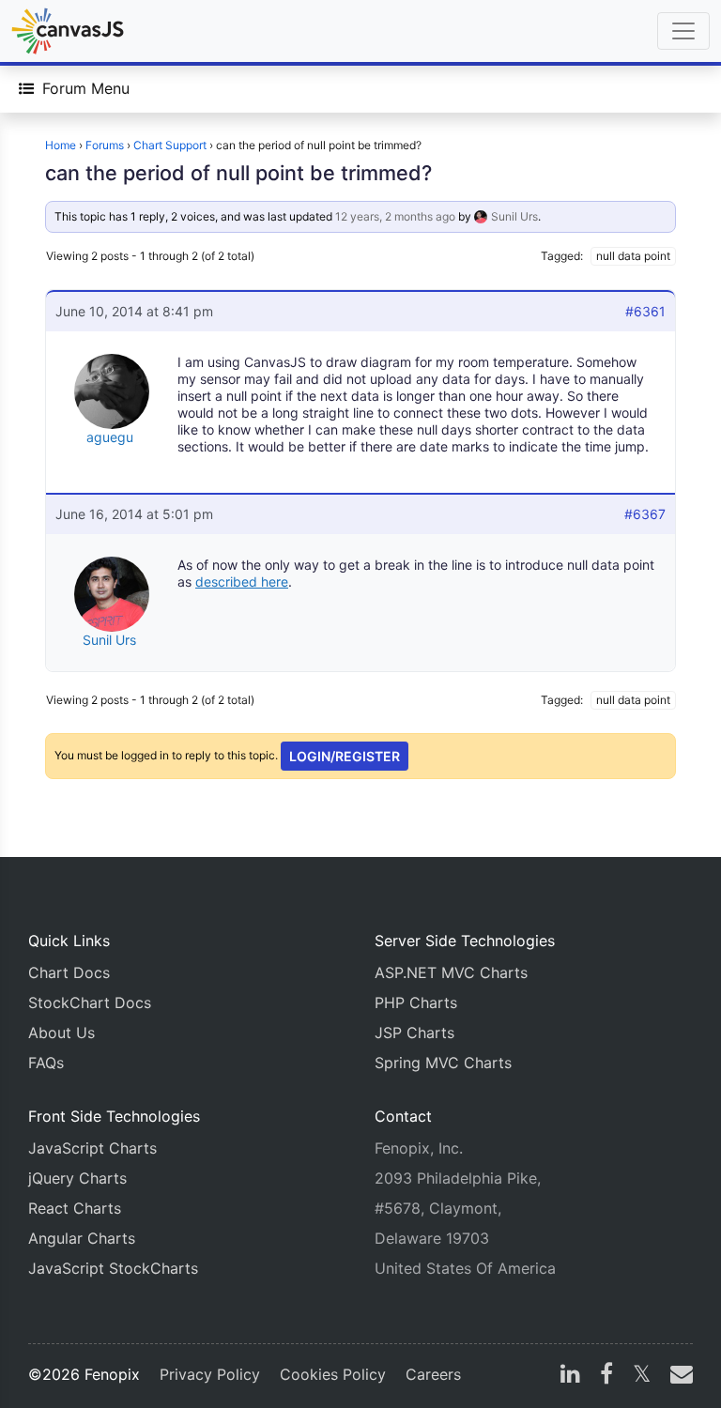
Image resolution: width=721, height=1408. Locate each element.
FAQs (46, 1062)
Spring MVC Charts (443, 1062)
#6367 (645, 514)
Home (60, 145)
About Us (61, 1032)
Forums (104, 145)
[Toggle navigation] (683, 31)
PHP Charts (416, 1002)
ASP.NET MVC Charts (451, 972)
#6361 (645, 311)
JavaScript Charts (92, 1148)
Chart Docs (69, 972)
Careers (433, 1374)
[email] (678, 1376)
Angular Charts (81, 1238)
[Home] (67, 31)
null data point (633, 256)
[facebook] (606, 1376)
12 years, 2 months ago (395, 216)
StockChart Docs (89, 1002)
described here (241, 581)
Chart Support (170, 145)
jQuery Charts (77, 1178)
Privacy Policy (210, 1374)
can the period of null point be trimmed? (238, 173)
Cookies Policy (333, 1374)
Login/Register (344, 756)
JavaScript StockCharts (113, 1268)
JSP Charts (414, 1032)
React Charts (74, 1208)
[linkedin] (570, 1376)
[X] (641, 1376)
